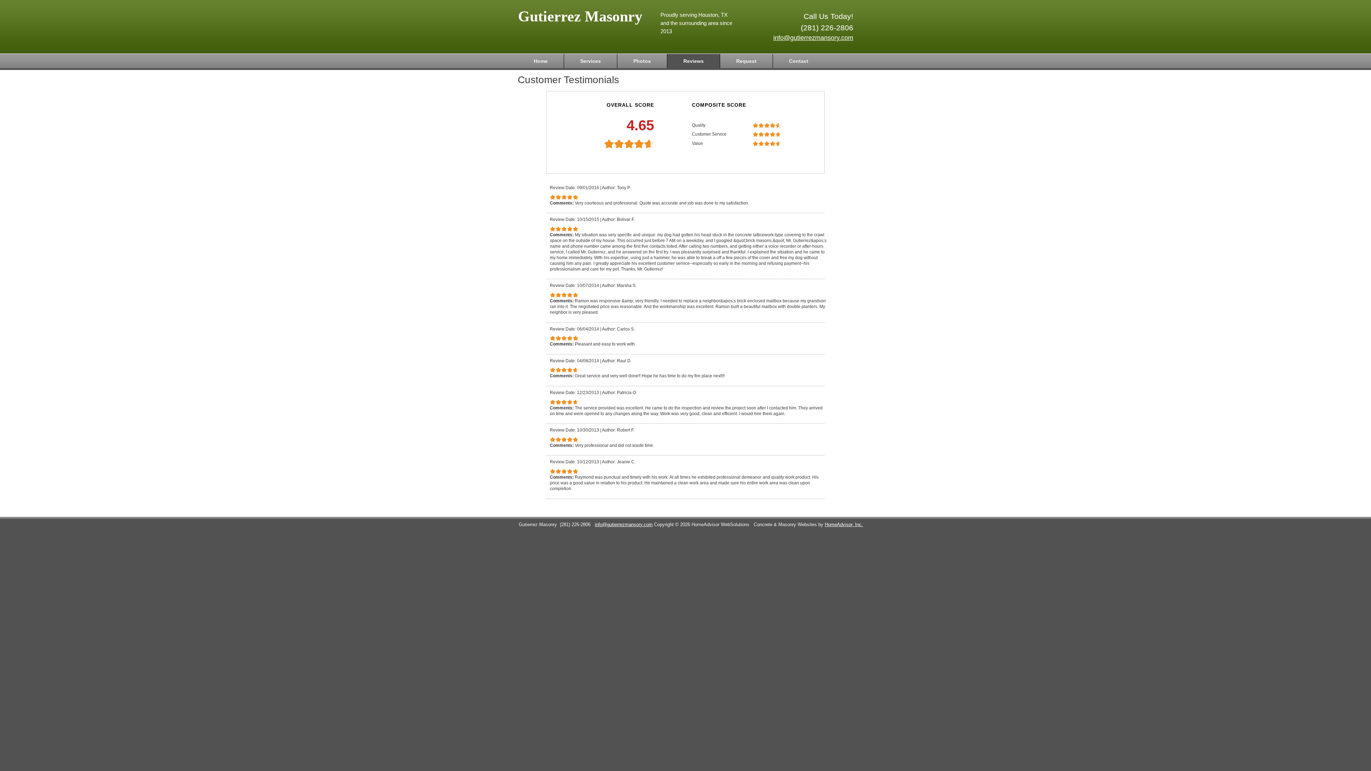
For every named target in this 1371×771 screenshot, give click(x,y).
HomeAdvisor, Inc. (844, 524)
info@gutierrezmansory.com (813, 37)
